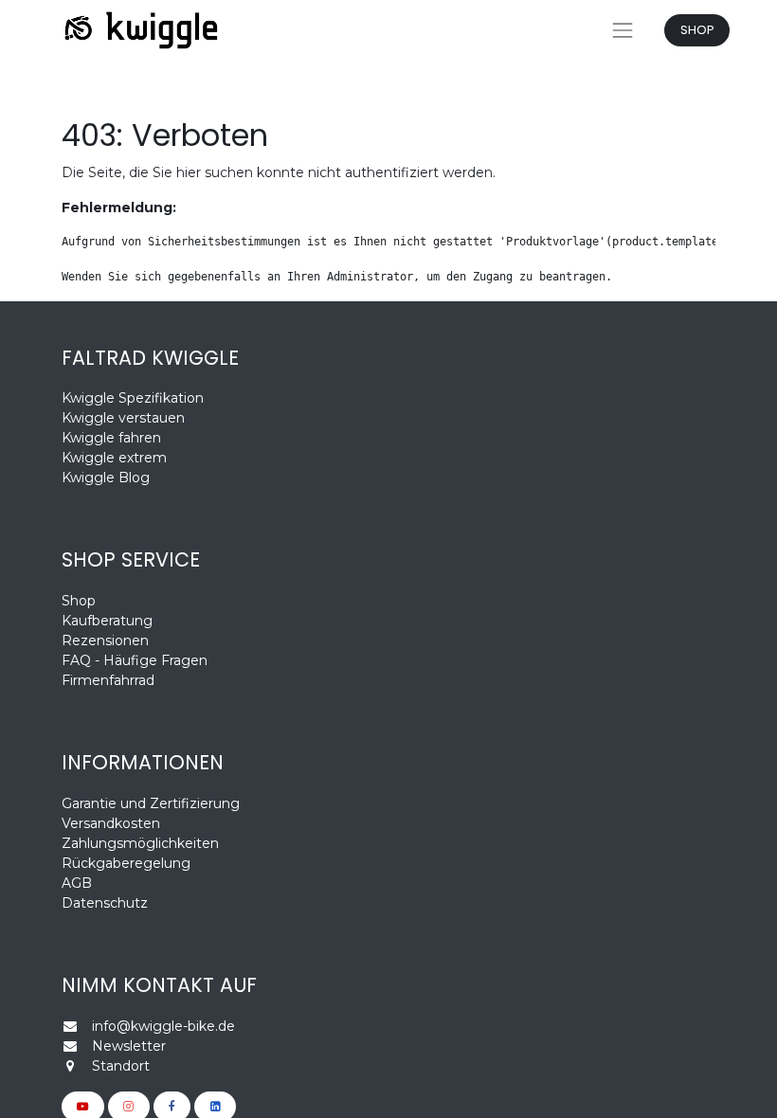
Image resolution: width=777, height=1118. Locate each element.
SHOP (697, 30)
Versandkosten (111, 823)
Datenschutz (105, 902)
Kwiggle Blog (106, 477)
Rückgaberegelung (126, 863)
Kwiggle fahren (111, 437)
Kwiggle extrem (114, 457)
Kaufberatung (107, 620)
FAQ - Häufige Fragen (135, 660)
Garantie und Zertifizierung (151, 803)
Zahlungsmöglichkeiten (140, 843)
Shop (79, 600)
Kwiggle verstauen (123, 417)
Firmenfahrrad (108, 680)
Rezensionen (107, 640)
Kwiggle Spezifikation (133, 397)
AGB (77, 883)
